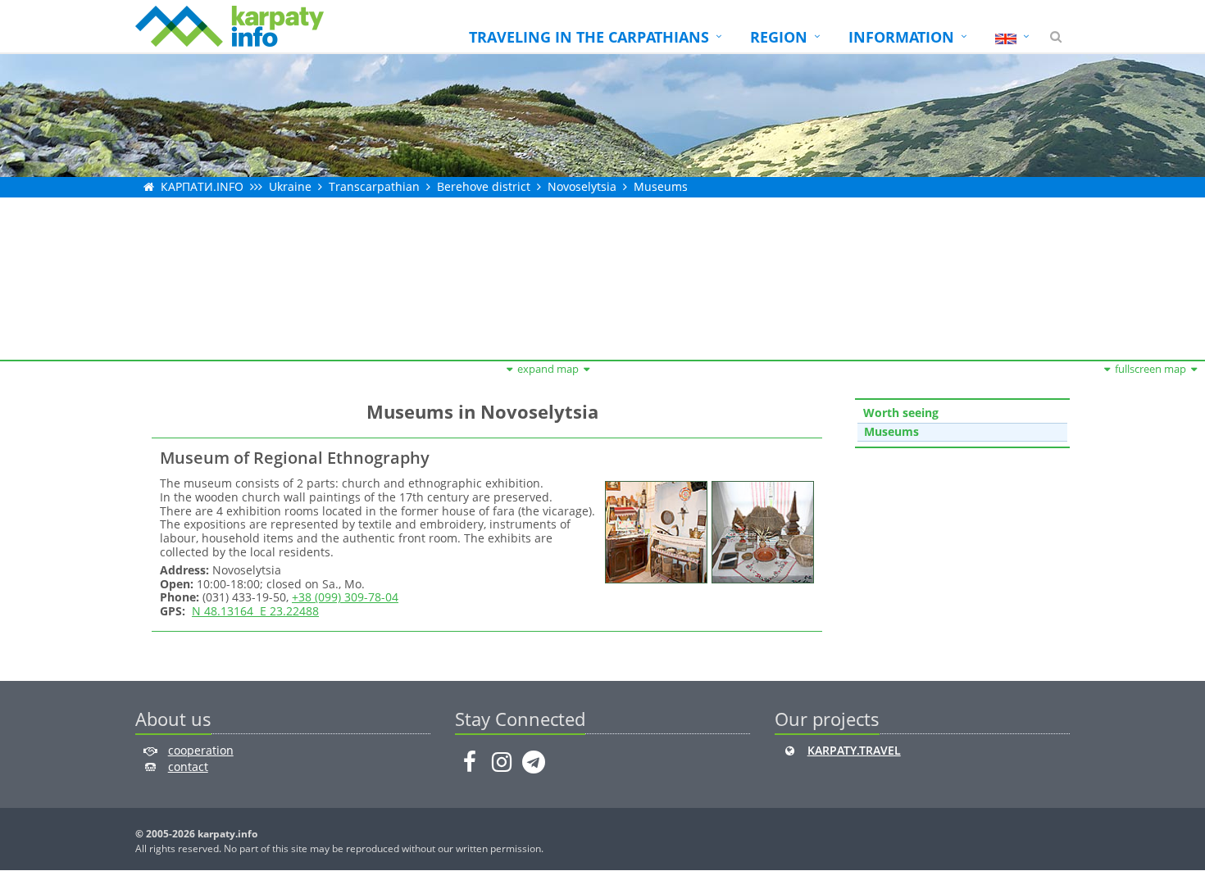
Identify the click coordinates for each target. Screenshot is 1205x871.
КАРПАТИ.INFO (202, 186)
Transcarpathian (374, 186)
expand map (548, 368)
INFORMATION (901, 37)
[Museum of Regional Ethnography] (654, 530)
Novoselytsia (582, 186)
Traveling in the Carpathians (589, 37)
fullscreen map (1150, 368)
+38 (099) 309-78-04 (345, 597)
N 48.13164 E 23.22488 (255, 611)
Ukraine (290, 186)
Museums (661, 186)
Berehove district (483, 186)
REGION (778, 37)
